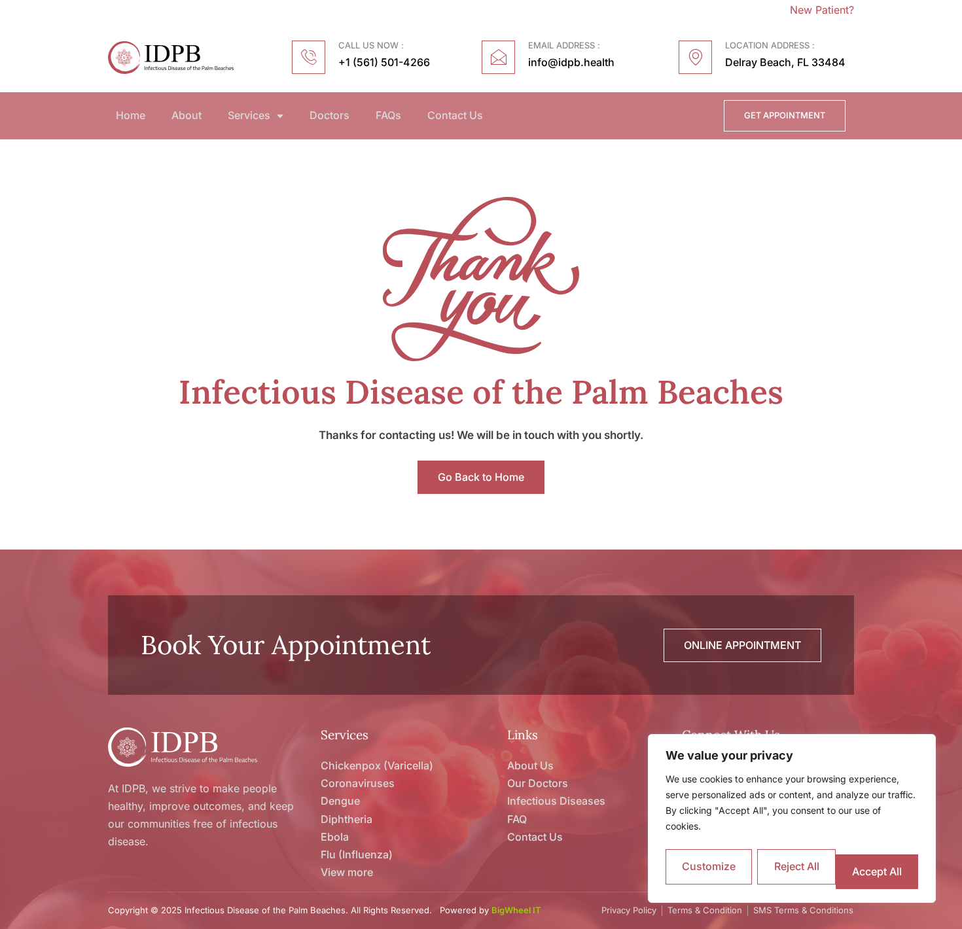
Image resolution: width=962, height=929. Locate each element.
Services (249, 115)
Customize (709, 866)
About (186, 115)
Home (130, 115)
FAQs (388, 115)
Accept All (877, 871)
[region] (792, 818)
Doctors (329, 115)
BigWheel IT (516, 910)
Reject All (796, 866)
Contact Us (455, 115)
